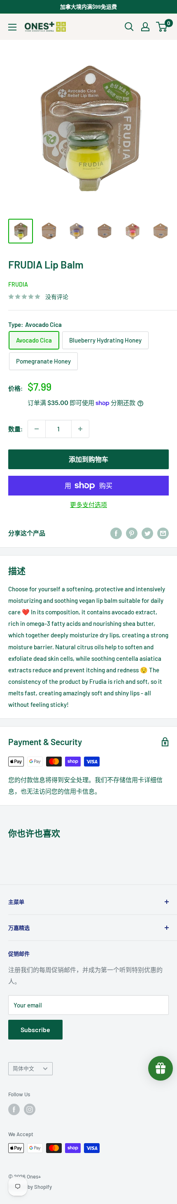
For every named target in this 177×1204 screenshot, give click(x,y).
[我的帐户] (145, 26)
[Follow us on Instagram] (29, 1109)
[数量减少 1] (36, 429)
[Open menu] (12, 27)
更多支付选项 (88, 504)
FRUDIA (18, 284)
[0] (162, 27)
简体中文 (23, 1068)
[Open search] (129, 26)
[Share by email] (163, 533)
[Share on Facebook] (116, 533)
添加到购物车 (88, 459)
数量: (15, 429)
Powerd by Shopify (30, 1186)
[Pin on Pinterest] (131, 533)
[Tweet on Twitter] (147, 533)
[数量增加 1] (80, 429)
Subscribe (35, 1029)
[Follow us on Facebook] (14, 1109)
